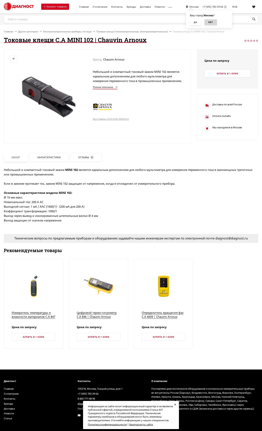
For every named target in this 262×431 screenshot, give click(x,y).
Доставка (145, 6)
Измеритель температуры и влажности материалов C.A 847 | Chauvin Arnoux (33, 317)
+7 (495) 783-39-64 (212, 6)
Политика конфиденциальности (107, 424)
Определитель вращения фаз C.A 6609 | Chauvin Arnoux (162, 315)
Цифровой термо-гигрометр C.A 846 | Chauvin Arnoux (97, 315)
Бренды (131, 6)
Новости (160, 6)
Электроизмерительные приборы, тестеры (67, 31)
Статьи (8, 418)
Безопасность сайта (141, 424)
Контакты (117, 6)
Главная (84, 6)
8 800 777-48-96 (86, 398)
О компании (100, 6)
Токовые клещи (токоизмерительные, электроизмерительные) (132, 31)
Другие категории (28, 31)
